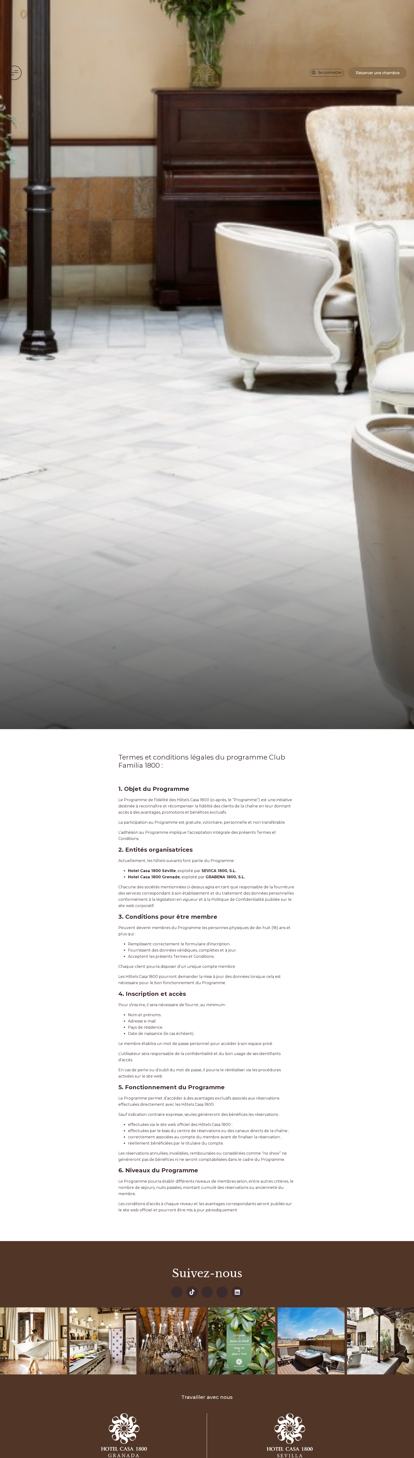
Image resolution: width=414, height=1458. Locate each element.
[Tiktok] (192, 1292)
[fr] (35, 72)
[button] (14, 73)
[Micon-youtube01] (207, 1292)
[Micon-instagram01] (222, 1292)
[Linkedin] (237, 1292)
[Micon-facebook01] (177, 1292)
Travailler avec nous (207, 1397)
